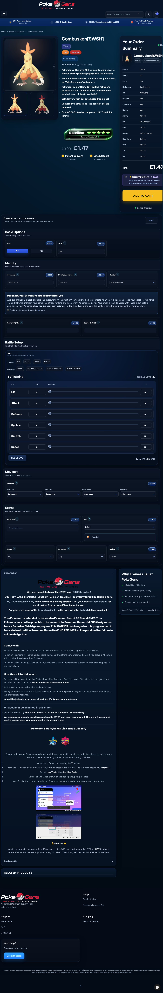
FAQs (3, 927)
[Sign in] (148, 14)
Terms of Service (90, 921)
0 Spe (37, 362)
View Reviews (153, 610)
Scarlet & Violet (90, 899)
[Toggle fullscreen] (10, 977)
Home (3, 31)
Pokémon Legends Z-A (93, 905)
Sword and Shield (16, 31)
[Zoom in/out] (2, 977)
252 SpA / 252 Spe (54, 369)
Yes (41, 251)
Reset (151, 220)
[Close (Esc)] (24, 977)
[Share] (17, 977)
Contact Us (6, 933)
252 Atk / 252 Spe (35, 369)
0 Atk (27, 362)
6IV (18, 362)
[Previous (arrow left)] (2, 988)
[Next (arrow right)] (10, 988)
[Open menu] (4, 13)
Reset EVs (17, 458)
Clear (47, 362)
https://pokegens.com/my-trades (60, 699)
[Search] (138, 13)
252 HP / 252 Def (73, 369)
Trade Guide (6, 921)
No (17, 251)
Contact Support (14, 956)
